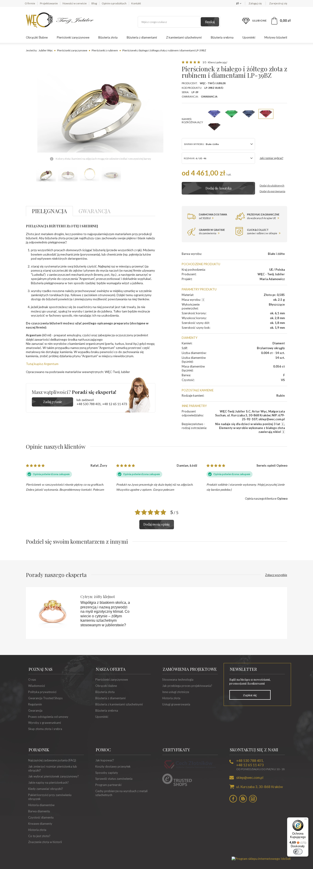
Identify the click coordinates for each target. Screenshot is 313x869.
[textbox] (179, 22)
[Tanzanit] (214, 114)
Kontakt (136, 3)
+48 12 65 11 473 (114, 404)
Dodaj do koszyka (218, 188)
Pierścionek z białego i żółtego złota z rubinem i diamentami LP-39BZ (164, 50)
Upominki (248, 37)
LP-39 (195, 92)
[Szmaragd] (231, 114)
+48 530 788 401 (89, 404)
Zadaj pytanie (52, 402)
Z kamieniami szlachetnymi (184, 37)
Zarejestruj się (278, 3)
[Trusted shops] (177, 785)
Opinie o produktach (114, 3)
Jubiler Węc (45, 50)
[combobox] (218, 158)
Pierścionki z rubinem (105, 50)
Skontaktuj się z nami (254, 749)
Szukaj (210, 22)
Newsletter (243, 669)
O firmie (30, 3)
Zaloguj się (255, 3)
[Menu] (305, 820)
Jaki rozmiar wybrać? (271, 157)
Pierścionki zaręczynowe (73, 37)
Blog (94, 3)
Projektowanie (49, 3)
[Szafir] (248, 114)
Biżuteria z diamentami (142, 37)
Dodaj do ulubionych (272, 185)
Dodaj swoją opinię (156, 524)
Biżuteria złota (108, 37)
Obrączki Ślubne (37, 37)
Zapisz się (250, 695)
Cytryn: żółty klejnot (97, 596)
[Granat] (214, 127)
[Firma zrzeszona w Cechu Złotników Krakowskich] (190, 769)
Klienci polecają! (217, 62)
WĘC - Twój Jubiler (213, 83)
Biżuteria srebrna (222, 37)
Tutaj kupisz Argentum (42, 364)
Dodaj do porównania (272, 191)
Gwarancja (209, 96)
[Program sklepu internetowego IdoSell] (261, 859)
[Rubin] (265, 114)
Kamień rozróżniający (192, 120)
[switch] (297, 851)
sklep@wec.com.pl (249, 777)
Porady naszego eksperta (156, 574)
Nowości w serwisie (75, 3)
